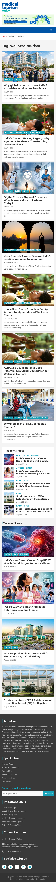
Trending (35, 455)
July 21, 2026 (9, 92)
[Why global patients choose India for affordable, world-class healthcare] (28, 66)
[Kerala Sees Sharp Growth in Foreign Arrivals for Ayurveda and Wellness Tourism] (28, 290)
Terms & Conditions (10, 767)
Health (18, 362)
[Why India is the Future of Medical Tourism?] (28, 405)
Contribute (6, 782)
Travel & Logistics (9, 814)
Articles (9, 79)
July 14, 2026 (9, 148)
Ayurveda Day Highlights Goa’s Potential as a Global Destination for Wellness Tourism (26, 370)
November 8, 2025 (10, 262)
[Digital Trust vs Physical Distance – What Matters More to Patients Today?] (28, 178)
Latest (18, 79)
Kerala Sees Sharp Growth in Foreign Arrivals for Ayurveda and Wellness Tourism (26, 312)
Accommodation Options (13, 821)
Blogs (17, 191)
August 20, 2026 (22, 464)
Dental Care (20, 418)
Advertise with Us (9, 774)
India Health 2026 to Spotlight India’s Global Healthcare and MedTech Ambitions (34, 512)
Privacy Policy (8, 764)
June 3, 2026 (8, 207)
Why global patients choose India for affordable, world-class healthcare (26, 87)
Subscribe (48, 793)
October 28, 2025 (10, 319)
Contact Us (7, 771)
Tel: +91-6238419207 (13, 851)
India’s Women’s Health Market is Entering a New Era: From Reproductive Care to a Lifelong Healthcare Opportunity (24, 612)
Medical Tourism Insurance (13, 818)
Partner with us (8, 778)
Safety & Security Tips (11, 825)
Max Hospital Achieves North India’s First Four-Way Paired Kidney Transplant (33, 486)
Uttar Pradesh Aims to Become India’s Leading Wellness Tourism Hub (27, 258)
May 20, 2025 (9, 430)
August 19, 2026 (22, 515)
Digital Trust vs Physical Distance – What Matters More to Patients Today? (25, 200)
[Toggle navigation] (5, 30)
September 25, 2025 (11, 377)
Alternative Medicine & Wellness (19, 132)
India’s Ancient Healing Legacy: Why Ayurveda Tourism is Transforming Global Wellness (26, 141)
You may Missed (12, 523)
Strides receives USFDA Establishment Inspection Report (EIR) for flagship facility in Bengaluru (31, 500)
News (33, 191)
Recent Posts (15, 450)
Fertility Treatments (37, 418)
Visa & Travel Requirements (14, 811)
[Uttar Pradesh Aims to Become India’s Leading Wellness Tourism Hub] (28, 237)
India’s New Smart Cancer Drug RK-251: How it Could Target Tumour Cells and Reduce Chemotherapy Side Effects (28, 563)
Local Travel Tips (9, 807)
